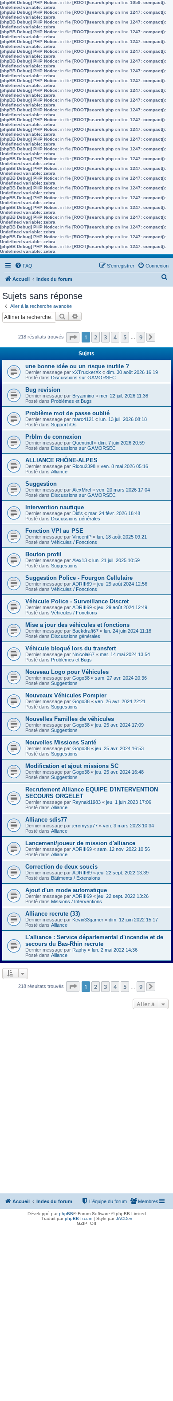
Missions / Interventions (76, 901)
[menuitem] (23, 265)
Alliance (59, 471)
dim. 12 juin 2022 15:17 (133, 919)
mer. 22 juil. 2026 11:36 (123, 395)
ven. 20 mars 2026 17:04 (123, 489)
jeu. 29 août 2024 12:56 (122, 583)
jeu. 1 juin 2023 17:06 (128, 802)
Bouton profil (43, 554)
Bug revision (42, 389)
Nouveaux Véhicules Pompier (65, 695)
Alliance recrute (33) (52, 913)
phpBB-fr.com (78, 1218)
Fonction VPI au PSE (54, 530)
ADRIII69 (82, 583)
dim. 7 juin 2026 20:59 (121, 442)
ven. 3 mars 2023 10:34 (128, 825)
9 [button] (140, 337)
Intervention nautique (54, 507)
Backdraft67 (85, 631)
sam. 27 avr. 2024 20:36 (121, 678)
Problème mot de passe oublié (67, 413)
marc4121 (83, 419)
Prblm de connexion (53, 436)
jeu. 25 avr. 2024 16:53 (119, 748)
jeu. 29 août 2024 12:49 (122, 607)
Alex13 (79, 560)
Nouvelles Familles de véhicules (69, 719)
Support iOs (64, 424)
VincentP (81, 536)
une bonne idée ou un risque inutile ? (77, 366)
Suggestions (64, 565)
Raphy (79, 949)
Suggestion (41, 483)
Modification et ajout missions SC (71, 766)
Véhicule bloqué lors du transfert (70, 648)
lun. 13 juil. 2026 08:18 (123, 419)
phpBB (66, 1213)
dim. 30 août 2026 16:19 (132, 372)
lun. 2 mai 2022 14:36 (115, 949)
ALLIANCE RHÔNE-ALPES (61, 460)
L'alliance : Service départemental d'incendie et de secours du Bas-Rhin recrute (94, 940)
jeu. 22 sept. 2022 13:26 (123, 896)
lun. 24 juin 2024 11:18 (127, 631)
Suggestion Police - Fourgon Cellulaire (79, 578)
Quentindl (82, 442)
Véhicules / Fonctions (74, 542)
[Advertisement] (86, 1102)
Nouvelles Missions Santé (60, 742)
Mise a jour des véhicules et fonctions (77, 625)
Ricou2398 (83, 466)
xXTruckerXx (86, 372)
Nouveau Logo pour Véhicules (67, 672)
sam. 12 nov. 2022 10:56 (123, 849)
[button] (72, 337)
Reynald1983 (86, 802)
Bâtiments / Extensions (75, 878)
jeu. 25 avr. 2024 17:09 (119, 725)
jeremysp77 (85, 825)
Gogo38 (81, 678)
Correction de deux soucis (61, 866)
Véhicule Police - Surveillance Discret (77, 601)
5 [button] (124, 337)
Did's (77, 513)
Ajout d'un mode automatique (66, 890)
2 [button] (95, 337)
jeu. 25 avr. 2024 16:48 (119, 772)
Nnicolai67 (83, 654)
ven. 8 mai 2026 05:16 (124, 466)
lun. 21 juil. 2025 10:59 (116, 560)
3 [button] (105, 337)
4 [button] (115, 337)
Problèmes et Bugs (71, 401)
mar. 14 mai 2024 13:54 (125, 654)
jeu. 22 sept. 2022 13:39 (123, 872)
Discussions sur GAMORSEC (83, 377)
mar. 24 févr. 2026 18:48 (114, 513)
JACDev (124, 1218)
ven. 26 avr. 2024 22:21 (120, 701)
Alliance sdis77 (46, 819)
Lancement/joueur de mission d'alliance (80, 843)
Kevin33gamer (87, 919)
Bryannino (83, 395)
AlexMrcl (81, 489)
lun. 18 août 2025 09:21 (122, 536)
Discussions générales (75, 518)
